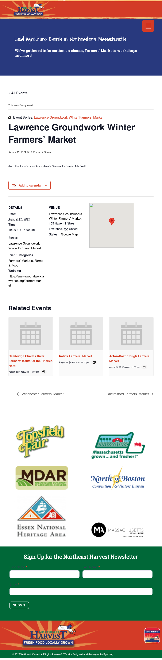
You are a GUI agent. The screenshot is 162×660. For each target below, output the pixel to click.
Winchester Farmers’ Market (42, 393)
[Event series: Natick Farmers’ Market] (94, 362)
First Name (18, 567)
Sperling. (108, 654)
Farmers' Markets (20, 260)
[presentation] (31, 333)
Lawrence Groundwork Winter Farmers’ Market (24, 245)
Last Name (91, 567)
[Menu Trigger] (148, 26)
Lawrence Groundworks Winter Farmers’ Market (65, 215)
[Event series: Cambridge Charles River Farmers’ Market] (43, 372)
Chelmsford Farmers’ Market (128, 393)
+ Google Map (68, 234)
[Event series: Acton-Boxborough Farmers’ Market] (144, 367)
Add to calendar (30, 185)
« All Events (17, 92)
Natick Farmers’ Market (75, 356)
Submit (19, 605)
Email (14, 584)
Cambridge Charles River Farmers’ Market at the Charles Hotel (31, 361)
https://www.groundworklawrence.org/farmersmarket (26, 280)
